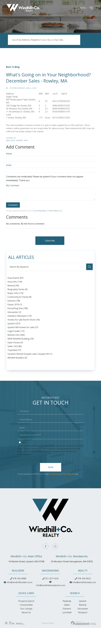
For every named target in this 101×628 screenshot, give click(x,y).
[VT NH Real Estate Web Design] (83, 623)
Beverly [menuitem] (82, 604)
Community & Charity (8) (19, 296)
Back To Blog (13, 66)
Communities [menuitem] (26, 604)
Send (50, 467)
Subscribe (50, 240)
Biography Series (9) (17, 289)
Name (9, 153)
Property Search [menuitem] (26, 601)
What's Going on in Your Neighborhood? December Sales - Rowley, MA (48, 78)
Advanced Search (16, 42)
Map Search (71, 42)
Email (8, 165)
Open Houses (44, 42)
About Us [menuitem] (26, 612)
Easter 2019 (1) (14, 304)
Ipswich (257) (13, 323)
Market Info (22, 140)
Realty (82, 570)
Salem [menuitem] (67, 604)
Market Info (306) (16, 334)
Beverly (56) (13, 285)
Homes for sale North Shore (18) (23, 319)
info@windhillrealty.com (84, 582)
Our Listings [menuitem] (26, 608)
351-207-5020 (52, 578)
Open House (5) (15, 342)
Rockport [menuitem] (82, 612)
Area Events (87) (15, 277)
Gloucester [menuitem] (82, 608)
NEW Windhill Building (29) (20, 338)
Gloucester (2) (14, 312)
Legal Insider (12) (15, 331)
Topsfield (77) (14, 350)
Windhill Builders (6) (17, 357)
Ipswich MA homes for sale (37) (22, 327)
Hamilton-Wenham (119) (19, 315)
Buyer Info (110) (15, 293)
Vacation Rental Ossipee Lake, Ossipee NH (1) (29, 353)
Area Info (10, 140)
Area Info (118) (14, 281)
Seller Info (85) (14, 346)
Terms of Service (54, 211)
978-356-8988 (19, 578)
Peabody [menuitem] (67, 601)
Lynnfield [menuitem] (66, 612)
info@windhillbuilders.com (19, 582)
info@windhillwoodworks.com (50, 585)
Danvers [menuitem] (67, 608)
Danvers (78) (13, 300)
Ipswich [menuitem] (82, 601)
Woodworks (50, 570)
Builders (18, 570)
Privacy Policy (42, 211)
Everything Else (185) (17, 308)
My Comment (12, 185)
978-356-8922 (84, 578)
